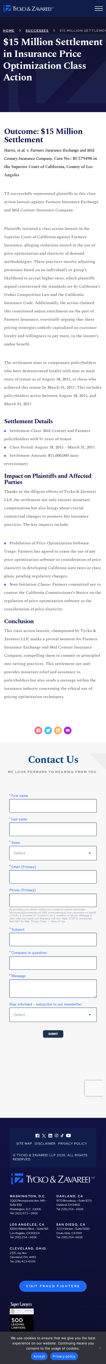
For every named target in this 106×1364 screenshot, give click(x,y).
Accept (39, 1356)
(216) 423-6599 (25, 1261)
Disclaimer (45, 1144)
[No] (99, 1347)
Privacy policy (64, 1356)
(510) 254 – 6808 (72, 1209)
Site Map (24, 1144)
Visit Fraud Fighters (53, 1286)
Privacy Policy (72, 1144)
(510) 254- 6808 (72, 1237)
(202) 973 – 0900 (26, 1213)
